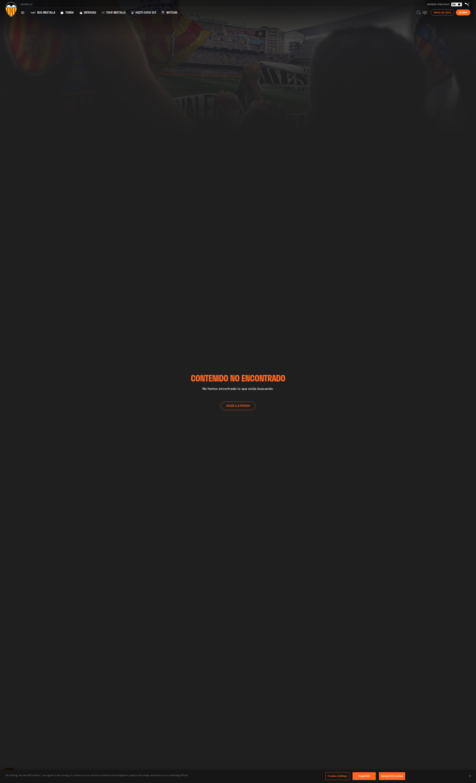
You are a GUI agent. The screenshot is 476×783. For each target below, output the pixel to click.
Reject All (363, 776)
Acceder (463, 12)
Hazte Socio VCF (145, 12)
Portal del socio (442, 12)
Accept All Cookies (392, 776)
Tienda (69, 12)
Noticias (171, 12)
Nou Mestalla (45, 12)
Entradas (89, 12)
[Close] (470, 776)
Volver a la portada (238, 406)
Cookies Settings (337, 776)
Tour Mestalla (115, 12)
